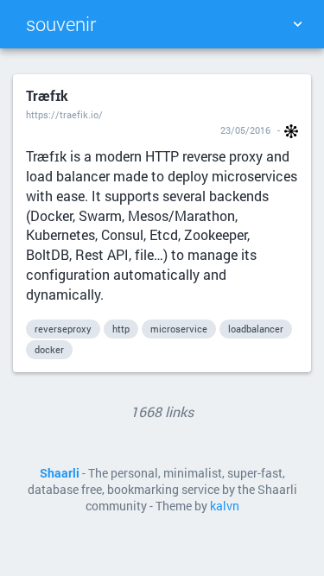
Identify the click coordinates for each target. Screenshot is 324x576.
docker (49, 349)
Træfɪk (47, 95)
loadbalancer (255, 328)
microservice (178, 328)
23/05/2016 (245, 129)
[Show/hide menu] (297, 24)
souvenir (61, 23)
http (121, 328)
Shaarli (59, 473)
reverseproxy (63, 328)
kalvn (224, 506)
